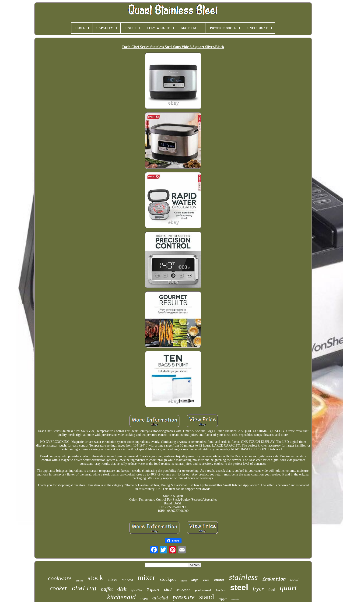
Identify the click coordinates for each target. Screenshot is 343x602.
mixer (146, 577)
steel (239, 587)
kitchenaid (121, 597)
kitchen (220, 590)
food (271, 590)
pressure (184, 597)
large (194, 580)
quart (288, 587)
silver (112, 579)
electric (235, 599)
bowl (294, 579)
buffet (107, 589)
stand (206, 597)
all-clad (160, 598)
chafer (219, 580)
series (206, 580)
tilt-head (127, 580)
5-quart (153, 589)
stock (95, 578)
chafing (84, 588)
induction (274, 579)
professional (203, 590)
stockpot (168, 579)
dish (122, 589)
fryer (258, 589)
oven (144, 599)
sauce (184, 580)
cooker (58, 588)
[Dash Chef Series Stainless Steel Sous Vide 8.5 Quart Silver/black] (173, 81)
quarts (136, 589)
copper (223, 599)
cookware (59, 578)
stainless (243, 577)
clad (168, 589)
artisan (79, 580)
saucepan (183, 590)
